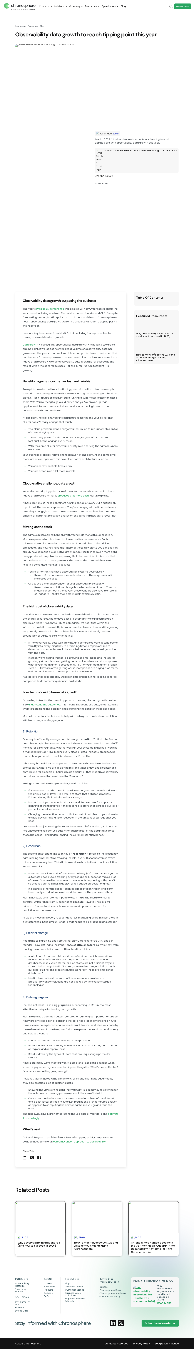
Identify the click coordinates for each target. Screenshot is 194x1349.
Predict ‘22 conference (50, 309)
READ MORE (164, 1303)
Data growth (30, 344)
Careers (48, 1283)
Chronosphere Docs (110, 1290)
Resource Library (74, 1286)
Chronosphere (32, 1343)
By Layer (19, 1307)
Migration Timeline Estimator (75, 1300)
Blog (42, 26)
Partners (48, 1289)
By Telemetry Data (22, 1303)
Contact (104, 1286)
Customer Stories (74, 1289)
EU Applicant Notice (167, 1343)
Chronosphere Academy (112, 1293)
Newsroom (49, 1286)
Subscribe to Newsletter (160, 1323)
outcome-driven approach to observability (79, 1141)
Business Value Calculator (73, 1294)
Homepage (20, 26)
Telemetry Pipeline (20, 1290)
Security (48, 1293)
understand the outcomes (44, 704)
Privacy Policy (141, 1343)
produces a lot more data (73, 495)
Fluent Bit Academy (109, 1296)
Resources (33, 26)
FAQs (46, 1296)
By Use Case (21, 1310)
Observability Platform (22, 1284)
